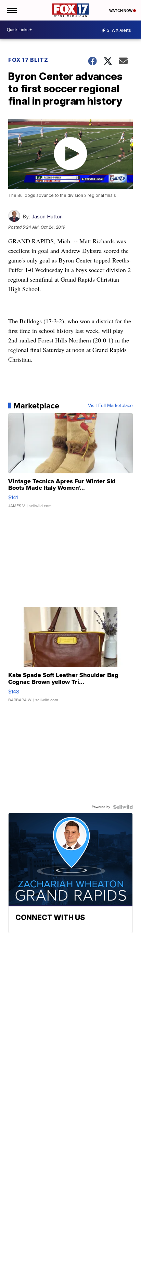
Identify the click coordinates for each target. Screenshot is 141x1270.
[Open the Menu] (11, 10)
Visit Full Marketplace (110, 405)
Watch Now (121, 11)
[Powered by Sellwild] (123, 807)
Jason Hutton (47, 216)
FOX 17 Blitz (28, 59)
